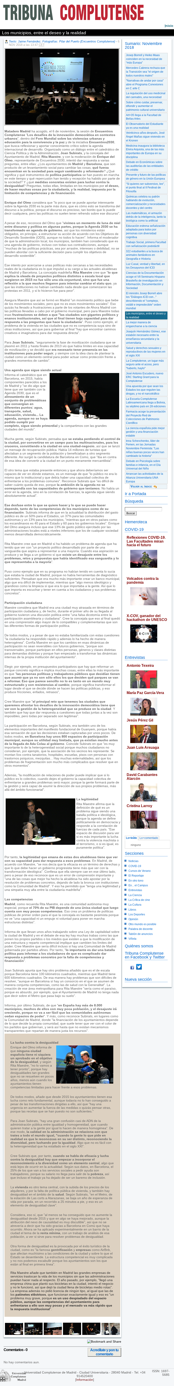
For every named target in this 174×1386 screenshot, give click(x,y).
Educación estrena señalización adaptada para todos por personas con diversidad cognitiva (145, 231)
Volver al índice (141, 486)
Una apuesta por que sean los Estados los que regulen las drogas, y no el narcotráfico (144, 390)
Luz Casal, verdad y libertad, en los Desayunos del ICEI (145, 265)
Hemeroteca (136, 521)
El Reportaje (136, 875)
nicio (169, 25)
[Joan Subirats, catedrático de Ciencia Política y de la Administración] (71, 1334)
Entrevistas (135, 657)
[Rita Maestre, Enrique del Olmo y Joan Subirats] (14, 1334)
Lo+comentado (149, 838)
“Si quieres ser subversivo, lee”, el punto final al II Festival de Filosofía (145, 187)
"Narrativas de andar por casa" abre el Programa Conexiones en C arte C (145, 84)
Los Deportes (136, 914)
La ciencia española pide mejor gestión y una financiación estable (145, 432)
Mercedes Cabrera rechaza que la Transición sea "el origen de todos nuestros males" (145, 71)
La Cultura (134, 904)
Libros (132, 909)
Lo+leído (131, 838)
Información (84, 1379)
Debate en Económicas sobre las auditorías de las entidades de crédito (145, 166)
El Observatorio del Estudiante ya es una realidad (144, 125)
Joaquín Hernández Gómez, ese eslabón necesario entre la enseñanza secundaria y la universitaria (146, 337)
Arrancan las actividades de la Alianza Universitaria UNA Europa (144, 477)
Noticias (133, 861)
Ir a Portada (135, 493)
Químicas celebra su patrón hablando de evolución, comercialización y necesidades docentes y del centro (145, 202)
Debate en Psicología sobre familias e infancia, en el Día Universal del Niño (143, 465)
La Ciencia (135, 895)
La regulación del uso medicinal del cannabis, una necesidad (145, 95)
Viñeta (132, 938)
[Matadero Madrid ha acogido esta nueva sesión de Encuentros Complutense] (32, 1334)
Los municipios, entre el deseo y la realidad (146, 315)
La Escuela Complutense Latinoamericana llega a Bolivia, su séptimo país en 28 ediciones (146, 402)
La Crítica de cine (139, 900)
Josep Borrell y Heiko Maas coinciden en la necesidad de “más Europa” (144, 59)
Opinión (133, 919)
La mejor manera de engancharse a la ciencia (141, 324)
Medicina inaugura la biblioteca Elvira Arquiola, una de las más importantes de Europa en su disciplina (145, 151)
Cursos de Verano (139, 870)
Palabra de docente (140, 929)
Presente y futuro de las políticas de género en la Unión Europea (146, 176)
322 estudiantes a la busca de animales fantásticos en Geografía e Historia (144, 255)
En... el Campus (138, 885)
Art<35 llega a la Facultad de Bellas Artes (143, 117)
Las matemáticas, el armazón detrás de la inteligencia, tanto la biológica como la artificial (146, 217)
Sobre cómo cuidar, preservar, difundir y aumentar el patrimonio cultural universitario (145, 106)
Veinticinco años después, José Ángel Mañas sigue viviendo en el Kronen (145, 136)
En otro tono (135, 880)
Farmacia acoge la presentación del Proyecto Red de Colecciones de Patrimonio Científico (146, 417)
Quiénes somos (139, 946)
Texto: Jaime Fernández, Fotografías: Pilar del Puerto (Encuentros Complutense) (62, 41)
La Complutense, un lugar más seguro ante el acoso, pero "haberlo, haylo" (145, 364)
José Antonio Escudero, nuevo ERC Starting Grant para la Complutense (144, 377)
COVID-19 (134, 529)
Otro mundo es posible (142, 924)
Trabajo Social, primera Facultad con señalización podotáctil (146, 244)
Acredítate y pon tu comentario (104, 1352)
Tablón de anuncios (140, 934)
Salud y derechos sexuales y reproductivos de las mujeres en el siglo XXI (145, 351)
